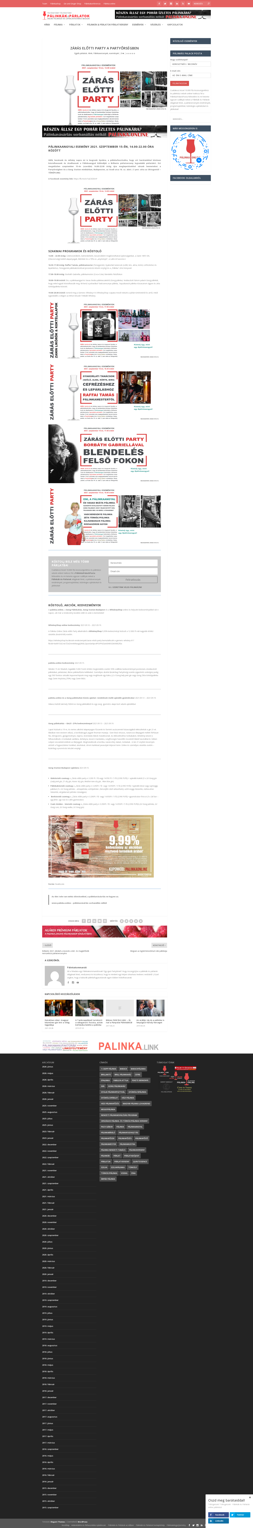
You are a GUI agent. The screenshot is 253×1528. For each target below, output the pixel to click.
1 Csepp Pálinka (108, 1069)
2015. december (49, 1488)
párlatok (106, 1161)
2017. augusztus (49, 1416)
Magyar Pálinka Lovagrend (136, 1103)
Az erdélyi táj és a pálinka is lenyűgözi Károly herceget (150, 1021)
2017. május (47, 1430)
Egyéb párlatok (80, 53)
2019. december (49, 1280)
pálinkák (105, 1155)
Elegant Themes (58, 1522)
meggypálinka (108, 1109)
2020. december (49, 1216)
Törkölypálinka (109, 1173)
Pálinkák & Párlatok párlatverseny (107, 25)
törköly (132, 1167)
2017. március (48, 1442)
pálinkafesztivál (117, 160)
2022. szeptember (50, 1157)
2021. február (48, 1203)
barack (123, 1069)
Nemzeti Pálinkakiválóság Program (119, 1115)
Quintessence (140, 1161)
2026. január (47, 1099)
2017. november (49, 1404)
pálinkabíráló (108, 1132)
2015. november (49, 1494)
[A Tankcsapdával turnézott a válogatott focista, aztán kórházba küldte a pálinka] (89, 1008)
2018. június (47, 1358)
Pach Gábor (107, 1126)
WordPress (82, 1522)
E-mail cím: (175, 71)
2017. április (47, 1436)
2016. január (47, 1481)
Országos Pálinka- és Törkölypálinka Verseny (124, 1121)
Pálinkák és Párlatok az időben (121, 1525)
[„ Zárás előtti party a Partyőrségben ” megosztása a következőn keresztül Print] (105, 921)
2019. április (47, 1332)
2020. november (49, 1222)
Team (44, 3)
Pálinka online (109, 3)
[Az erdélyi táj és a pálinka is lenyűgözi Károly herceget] (150, 1008)
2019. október (48, 1293)
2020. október (48, 1229)
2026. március (48, 1086)
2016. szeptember (50, 1449)
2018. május (47, 1365)
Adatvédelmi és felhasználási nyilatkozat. (88, 1525)
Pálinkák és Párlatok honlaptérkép (150, 1525)
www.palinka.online (61, 903)
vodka (124, 1173)
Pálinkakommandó (77, 967)
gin (102, 1086)
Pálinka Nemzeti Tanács (113, 1150)
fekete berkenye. (140, 1080)
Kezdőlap (65, 1525)
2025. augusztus (49, 1112)
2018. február (48, 1384)
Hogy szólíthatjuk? (179, 59)
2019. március (48, 1339)
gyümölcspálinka (137, 1092)
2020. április (47, 1254)
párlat (117, 1155)
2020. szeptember (50, 1235)
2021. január (47, 1209)
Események (138, 25)
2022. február (48, 1164)
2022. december (49, 1144)
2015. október (48, 1501)
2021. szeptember (50, 1183)
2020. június (47, 1248)
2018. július (47, 1352)
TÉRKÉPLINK (54, 172)
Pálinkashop (55, 3)
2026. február (48, 1092)
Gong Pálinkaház (74, 609)
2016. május (47, 1455)
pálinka (120, 1126)
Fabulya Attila (120, 1080)
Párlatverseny (121, 1161)
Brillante (106, 1074)
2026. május (47, 1073)
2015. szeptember (50, 1507)
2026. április (47, 1079)
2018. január (47, 1391)
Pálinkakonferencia (92, 3)
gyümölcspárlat (109, 1097)
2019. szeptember (50, 1300)
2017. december (49, 1397)
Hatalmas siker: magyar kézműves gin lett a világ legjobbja (57, 1022)
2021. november (49, 1170)
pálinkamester (108, 1144)
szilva (104, 1167)
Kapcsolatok (175, 25)
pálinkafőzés (125, 1138)
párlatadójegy (131, 1155)
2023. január (47, 1138)
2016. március (48, 1468)
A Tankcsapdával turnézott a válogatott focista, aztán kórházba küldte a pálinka (89, 1022)
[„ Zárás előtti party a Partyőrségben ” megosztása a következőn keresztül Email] (99, 921)
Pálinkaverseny (137, 1150)
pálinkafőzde (108, 1138)
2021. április (47, 1190)
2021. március (48, 1196)
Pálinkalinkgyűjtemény (176, 1525)
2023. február (48, 1131)
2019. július (47, 1313)
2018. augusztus (49, 1345)
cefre (137, 1074)
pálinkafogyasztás (128, 1132)
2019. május (47, 1326)
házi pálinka (128, 1097)
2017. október (48, 1410)
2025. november (49, 1105)
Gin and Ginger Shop (72, 3)
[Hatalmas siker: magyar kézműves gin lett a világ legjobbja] (59, 1008)
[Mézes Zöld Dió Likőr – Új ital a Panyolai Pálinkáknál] (120, 1008)
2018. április (47, 1371)
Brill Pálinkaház (123, 1074)
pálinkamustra (127, 1144)
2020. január (47, 1274)
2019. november (49, 1287)
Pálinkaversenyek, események (106, 53)
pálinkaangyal (135, 1126)
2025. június (47, 1125)
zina (133, 1173)
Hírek (47, 25)
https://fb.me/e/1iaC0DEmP (85, 178)
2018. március (48, 1378)
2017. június (47, 1423)
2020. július (47, 1242)
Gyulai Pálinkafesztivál (113, 1092)
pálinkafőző (141, 1138)
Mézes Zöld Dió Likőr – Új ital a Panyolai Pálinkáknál (119, 1021)
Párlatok (74, 25)
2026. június (47, 1066)
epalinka (105, 1080)
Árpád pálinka (108, 1179)
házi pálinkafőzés (110, 1103)
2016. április (47, 1462)
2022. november (49, 1151)
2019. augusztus (49, 1306)
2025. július (47, 1118)
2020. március (48, 1261)
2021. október (48, 1177)
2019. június (47, 1319)
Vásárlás (155, 25)
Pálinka (58, 25)
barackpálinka (138, 1069)
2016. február (48, 1475)
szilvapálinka (118, 1167)
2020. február (48, 1267)
